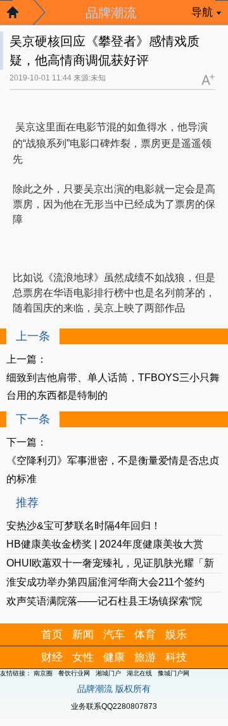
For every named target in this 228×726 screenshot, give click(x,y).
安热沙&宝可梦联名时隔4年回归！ (83, 525)
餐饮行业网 (74, 673)
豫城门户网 (173, 673)
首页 (52, 635)
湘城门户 (108, 673)
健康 (114, 657)
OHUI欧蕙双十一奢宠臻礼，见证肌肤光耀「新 (110, 563)
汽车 (114, 635)
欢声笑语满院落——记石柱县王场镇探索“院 (104, 601)
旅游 (145, 657)
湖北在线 (139, 673)
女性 (83, 657)
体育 (145, 635)
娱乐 (176, 635)
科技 (176, 657)
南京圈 (43, 673)
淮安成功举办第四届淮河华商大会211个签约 (105, 582)
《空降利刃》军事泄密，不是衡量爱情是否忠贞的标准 (112, 469)
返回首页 (19, 15)
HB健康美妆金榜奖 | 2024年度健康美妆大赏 (104, 544)
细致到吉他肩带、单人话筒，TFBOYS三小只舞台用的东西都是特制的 (113, 386)
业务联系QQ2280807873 (114, 706)
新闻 (83, 635)
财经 (52, 657)
